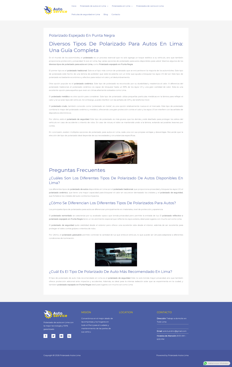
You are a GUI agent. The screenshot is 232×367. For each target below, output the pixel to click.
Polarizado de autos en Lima (93, 6)
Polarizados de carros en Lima (150, 6)
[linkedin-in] (69, 336)
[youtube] (63, 336)
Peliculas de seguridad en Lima (86, 14)
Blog (106, 14)
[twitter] (55, 336)
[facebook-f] (47, 336)
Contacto (116, 14)
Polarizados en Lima (121, 6)
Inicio (74, 6)
